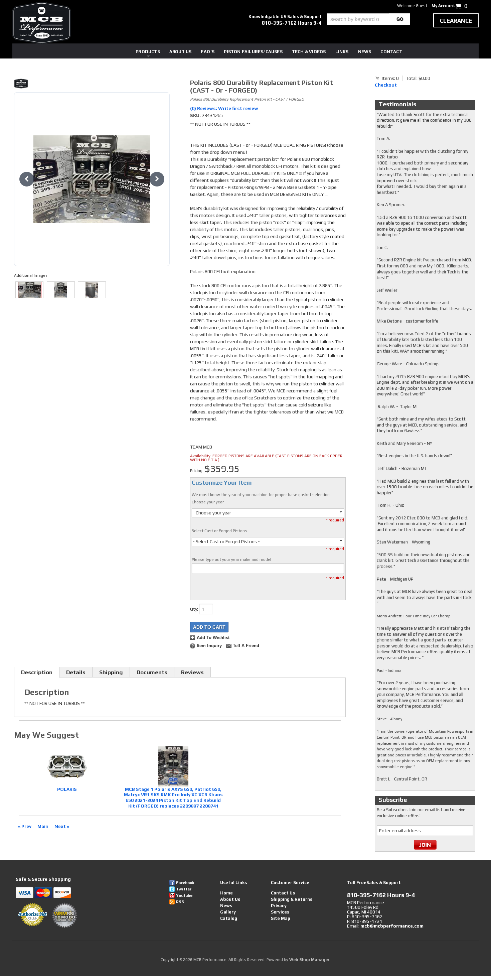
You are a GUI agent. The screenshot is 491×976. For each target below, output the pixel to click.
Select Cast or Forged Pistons (219, 530)
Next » (61, 826)
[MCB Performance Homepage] (41, 23)
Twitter (183, 889)
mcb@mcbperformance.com (392, 926)
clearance (456, 20)
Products (148, 51)
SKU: (196, 115)
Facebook (185, 882)
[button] (368, 19)
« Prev (24, 826)
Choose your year (208, 502)
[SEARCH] (399, 19)
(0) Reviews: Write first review (224, 108)
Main (42, 826)
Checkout (386, 85)
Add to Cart (209, 627)
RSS (180, 901)
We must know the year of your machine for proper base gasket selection (261, 494)
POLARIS (67, 789)
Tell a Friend (246, 645)
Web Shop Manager (309, 959)
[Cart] (377, 78)
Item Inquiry (209, 645)
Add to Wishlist (213, 637)
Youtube (184, 895)
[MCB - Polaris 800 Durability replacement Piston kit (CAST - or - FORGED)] (92, 85)
